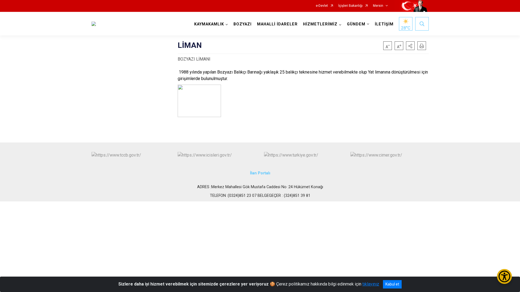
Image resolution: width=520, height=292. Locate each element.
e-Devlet (322, 6)
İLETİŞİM (384, 24)
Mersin (378, 6)
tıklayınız (370, 284)
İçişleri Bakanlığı (350, 6)
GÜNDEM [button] (356, 24)
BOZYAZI (242, 24)
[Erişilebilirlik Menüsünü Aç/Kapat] (504, 276)
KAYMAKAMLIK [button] (209, 24)
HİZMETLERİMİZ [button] (320, 24)
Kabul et (392, 284)
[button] (410, 45)
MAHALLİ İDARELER (277, 24)
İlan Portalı (260, 173)
